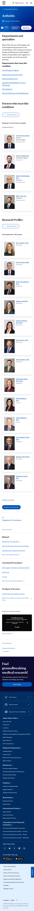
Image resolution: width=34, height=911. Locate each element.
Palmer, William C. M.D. (21, 419)
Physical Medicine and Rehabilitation (15, 93)
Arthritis (8, 15)
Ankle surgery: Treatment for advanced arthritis (15, 568)
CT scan (4, 577)
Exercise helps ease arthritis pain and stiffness (15, 546)
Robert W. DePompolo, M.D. (23, 177)
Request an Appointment (12, 21)
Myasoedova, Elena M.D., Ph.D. (22, 380)
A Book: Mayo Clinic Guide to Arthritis (13, 594)
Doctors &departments (26, 27)
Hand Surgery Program (10, 70)
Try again (17, 627)
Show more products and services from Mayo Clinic (15, 599)
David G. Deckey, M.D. (22, 156)
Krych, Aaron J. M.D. (22, 340)
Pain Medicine (7, 89)
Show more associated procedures (12, 581)
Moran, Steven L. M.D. (22, 359)
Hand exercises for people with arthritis (13, 550)
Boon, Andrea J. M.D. (22, 243)
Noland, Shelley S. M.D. (21, 399)
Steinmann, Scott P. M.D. (22, 477)
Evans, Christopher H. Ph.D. (22, 283)
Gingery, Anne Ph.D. (22, 301)
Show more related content (10, 554)
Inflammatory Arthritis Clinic (12, 75)
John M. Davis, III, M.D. (23, 135)
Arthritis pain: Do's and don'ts (10, 541)
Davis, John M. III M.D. (22, 262)
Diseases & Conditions (10, 9)
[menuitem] (15, 28)
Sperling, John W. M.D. (23, 457)
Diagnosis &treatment (15, 27)
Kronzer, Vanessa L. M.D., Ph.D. (22, 322)
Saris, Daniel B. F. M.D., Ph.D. (23, 438)
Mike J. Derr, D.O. (21, 196)
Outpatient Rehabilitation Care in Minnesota (14, 84)
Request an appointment (11, 507)
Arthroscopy (5, 572)
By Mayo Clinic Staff (8, 500)
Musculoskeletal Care (10, 79)
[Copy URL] (27, 622)
